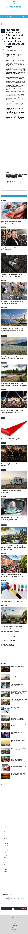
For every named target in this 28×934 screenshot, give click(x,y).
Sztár (5, 864)
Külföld (3, 389)
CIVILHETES (14, 6)
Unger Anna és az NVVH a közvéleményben (9, 249)
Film (5, 829)
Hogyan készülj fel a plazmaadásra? (12, 601)
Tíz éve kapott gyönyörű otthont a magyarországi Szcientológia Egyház (12, 575)
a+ (3, 53)
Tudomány (5, 833)
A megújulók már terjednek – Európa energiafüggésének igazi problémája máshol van (12, 330)
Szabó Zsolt (8, 174)
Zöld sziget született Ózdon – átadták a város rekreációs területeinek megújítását (14, 384)
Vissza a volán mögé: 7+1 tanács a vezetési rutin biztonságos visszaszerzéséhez (11, 519)
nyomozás (20, 175)
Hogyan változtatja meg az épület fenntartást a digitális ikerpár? (11, 275)
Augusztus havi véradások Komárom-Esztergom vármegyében (19, 765)
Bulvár (3, 418)
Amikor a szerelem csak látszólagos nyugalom (19, 724)
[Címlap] (14, 2)
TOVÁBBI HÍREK (16, 196)
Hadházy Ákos (9, 175)
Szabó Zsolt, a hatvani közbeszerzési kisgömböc (16, 182)
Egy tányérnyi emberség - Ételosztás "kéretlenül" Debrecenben (12, 302)
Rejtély (5, 869)
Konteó (5, 871)
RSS (14, 931)
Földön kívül (6, 874)
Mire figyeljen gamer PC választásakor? (16, 733)
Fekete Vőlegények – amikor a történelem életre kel (14, 465)
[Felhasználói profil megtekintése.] (3, 31)
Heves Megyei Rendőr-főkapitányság (19, 174)
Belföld (3, 227)
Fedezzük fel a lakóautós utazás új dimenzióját (11, 491)
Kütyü (5, 838)
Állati (5, 857)
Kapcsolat (14, 929)
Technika (3, 254)
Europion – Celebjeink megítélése (11, 439)
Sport (5, 848)
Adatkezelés (14, 927)
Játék (5, 852)
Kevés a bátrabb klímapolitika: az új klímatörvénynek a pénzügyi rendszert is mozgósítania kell (13, 547)
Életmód (3, 469)
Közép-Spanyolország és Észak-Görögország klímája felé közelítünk (12, 357)
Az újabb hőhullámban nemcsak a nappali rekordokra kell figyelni (18, 774)
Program (6, 843)
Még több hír (13, 636)
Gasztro (6, 850)
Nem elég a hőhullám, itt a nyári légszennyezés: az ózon (18, 741)
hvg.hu (13, 101)
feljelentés (15, 177)
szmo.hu (24, 118)
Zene (5, 831)
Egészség (3, 200)
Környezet (4, 307)
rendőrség (15, 175)
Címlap (14, 921)
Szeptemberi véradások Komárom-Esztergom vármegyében (11, 222)
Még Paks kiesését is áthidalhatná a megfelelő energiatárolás (18, 749)
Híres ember (3, 35)
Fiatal (4, 859)
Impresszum (14, 923)
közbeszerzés (9, 177)
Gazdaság (22, 50)
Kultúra (3, 443)
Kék (5, 866)
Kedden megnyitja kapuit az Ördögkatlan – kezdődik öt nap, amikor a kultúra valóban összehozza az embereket (18, 758)
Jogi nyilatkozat (14, 925)
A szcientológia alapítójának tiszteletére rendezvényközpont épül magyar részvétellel (13, 412)
